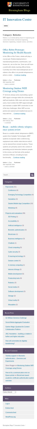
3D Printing (12, 216)
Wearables (11, 304)
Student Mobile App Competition (19, 203)
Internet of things (13, 269)
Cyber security (13, 252)
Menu (6, 26)
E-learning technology (15, 256)
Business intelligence (15, 238)
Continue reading (20, 75)
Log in (8, 403)
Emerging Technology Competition (19, 194)
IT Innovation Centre (17, 19)
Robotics (11, 282)
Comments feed (11, 412)
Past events (9, 187)
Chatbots (11, 243)
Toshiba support (11, 356)
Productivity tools (14, 278)
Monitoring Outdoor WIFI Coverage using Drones (15, 90)
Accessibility (12, 221)
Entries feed (10, 408)
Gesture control (13, 260)
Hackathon (11, 199)
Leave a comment (9, 84)
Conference (12, 190)
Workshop (11, 208)
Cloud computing (14, 247)
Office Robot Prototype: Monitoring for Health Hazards (17, 51)
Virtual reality (12, 300)
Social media (12, 287)
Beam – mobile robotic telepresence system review (18, 128)
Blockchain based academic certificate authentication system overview (20, 377)
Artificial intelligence (15, 225)
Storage (10, 296)
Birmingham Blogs (19, 10)
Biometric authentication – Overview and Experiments (16, 358)
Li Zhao (10, 80)
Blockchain (12, 234)
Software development (15, 291)
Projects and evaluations (14, 213)
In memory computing (15, 265)
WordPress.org (11, 417)
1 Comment (8, 122)
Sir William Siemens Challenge (16, 318)
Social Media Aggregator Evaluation (18, 322)
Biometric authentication (16, 230)
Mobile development (15, 274)
